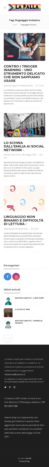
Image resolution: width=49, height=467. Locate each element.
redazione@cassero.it (14, 374)
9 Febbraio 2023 (25, 86)
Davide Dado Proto (12, 155)
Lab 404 (28, 458)
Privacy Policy (24, 461)
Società (10, 56)
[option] (24, 312)
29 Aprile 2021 (21, 229)
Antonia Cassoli (10, 86)
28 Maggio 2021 (29, 155)
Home (15, 25)
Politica (10, 132)
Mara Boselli (9, 229)
